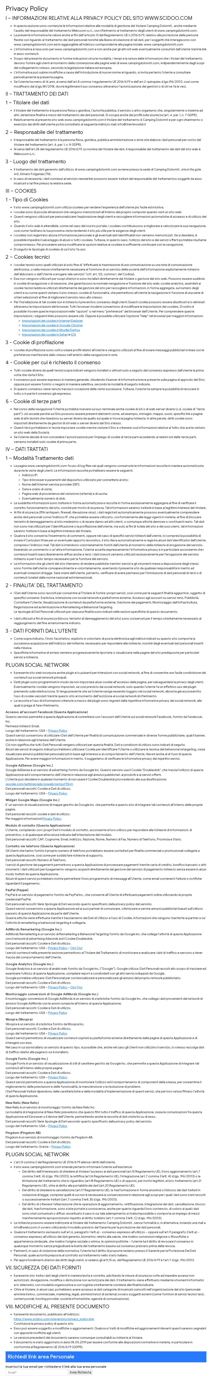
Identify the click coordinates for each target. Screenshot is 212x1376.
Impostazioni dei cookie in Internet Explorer (52, 321)
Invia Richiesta (80, 1372)
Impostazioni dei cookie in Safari (45, 334)
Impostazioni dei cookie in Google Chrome (52, 325)
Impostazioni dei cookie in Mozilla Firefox (51, 330)
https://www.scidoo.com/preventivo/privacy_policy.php (54, 1319)
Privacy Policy (57, 731)
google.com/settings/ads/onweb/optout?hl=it (39, 784)
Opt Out (76, 948)
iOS (73, 334)
